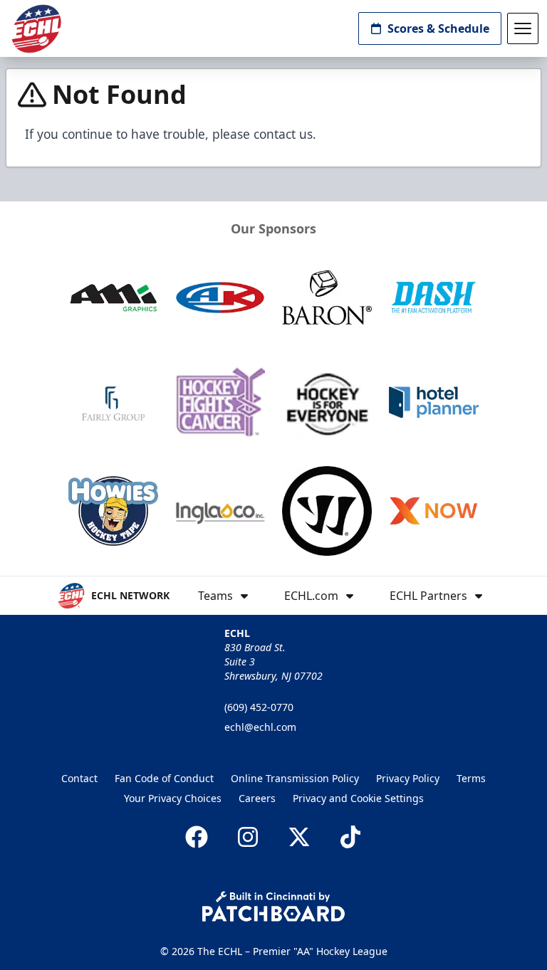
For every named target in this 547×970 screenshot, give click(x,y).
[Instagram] (248, 837)
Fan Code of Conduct (164, 778)
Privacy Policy (407, 778)
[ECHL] (36, 29)
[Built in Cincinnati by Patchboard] (273, 906)
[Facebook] (197, 837)
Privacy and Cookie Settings (358, 798)
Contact (79, 778)
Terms (471, 778)
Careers (257, 798)
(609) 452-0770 (258, 707)
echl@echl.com (260, 727)
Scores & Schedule (438, 28)
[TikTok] (350, 837)
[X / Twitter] (299, 837)
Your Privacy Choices (173, 798)
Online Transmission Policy (295, 778)
